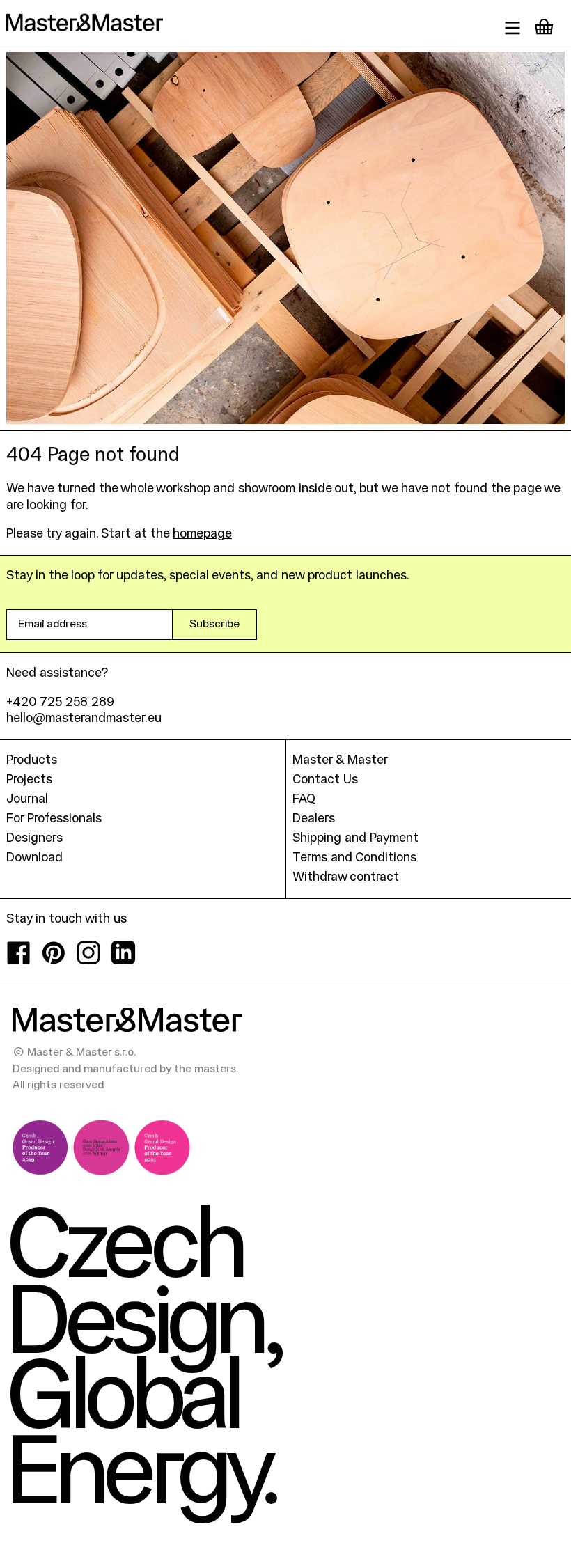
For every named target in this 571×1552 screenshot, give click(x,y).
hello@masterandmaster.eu (84, 719)
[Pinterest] (53, 961)
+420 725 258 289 (60, 703)
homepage (202, 534)
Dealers (313, 819)
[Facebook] (18, 961)
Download (34, 858)
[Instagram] (88, 961)
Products (31, 761)
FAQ (303, 800)
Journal (27, 800)
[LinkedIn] (123, 961)
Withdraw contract (345, 878)
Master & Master (340, 761)
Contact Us (325, 780)
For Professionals (54, 819)
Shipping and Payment (355, 839)
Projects (29, 780)
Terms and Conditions (354, 858)
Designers (34, 839)
